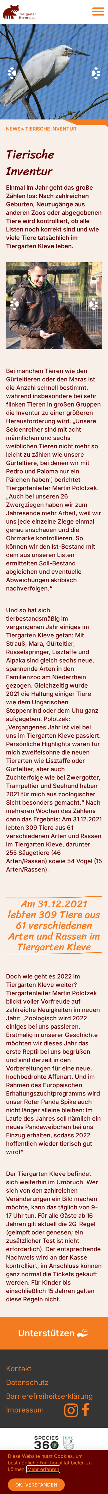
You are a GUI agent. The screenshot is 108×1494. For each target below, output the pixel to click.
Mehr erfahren (43, 1469)
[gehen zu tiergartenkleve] (71, 1410)
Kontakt (19, 1368)
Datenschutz (27, 1382)
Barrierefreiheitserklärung (27, 1396)
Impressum (25, 1410)
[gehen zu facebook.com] (85, 1409)
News (13, 129)
